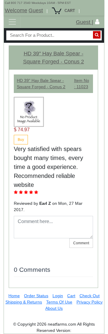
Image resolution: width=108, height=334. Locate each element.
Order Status (36, 295)
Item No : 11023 (81, 83)
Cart (71, 295)
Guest (35, 10)
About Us (54, 308)
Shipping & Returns (23, 302)
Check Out (90, 295)
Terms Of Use (59, 302)
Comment (81, 243)
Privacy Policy (89, 302)
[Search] (96, 35)
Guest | (84, 22)
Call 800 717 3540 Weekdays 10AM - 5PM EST (38, 2)
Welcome (16, 10)
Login (57, 295)
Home (14, 295)
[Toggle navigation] (12, 22)
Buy (21, 140)
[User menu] (97, 22)
